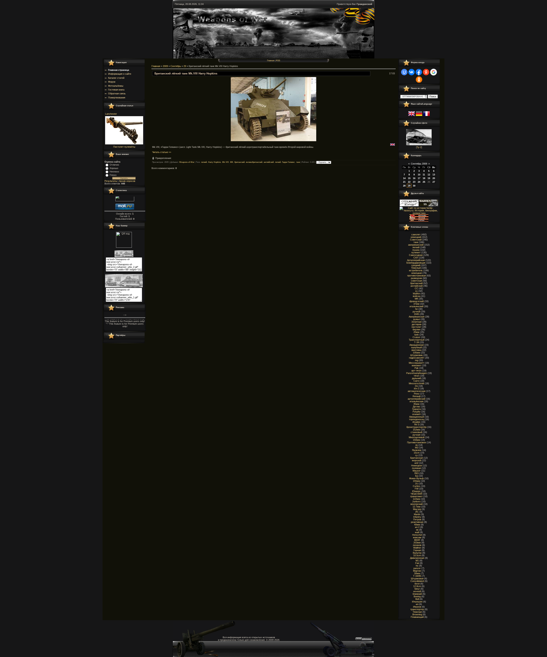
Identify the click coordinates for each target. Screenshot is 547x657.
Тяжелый (416, 268)
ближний (417, 594)
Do (416, 386)
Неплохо (114, 171)
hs (417, 565)
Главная (270, 60)
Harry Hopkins (214, 162)
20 (433, 178)
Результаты (110, 181)
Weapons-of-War (186, 162)
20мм (416, 332)
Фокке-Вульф (416, 478)
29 (185, 66)
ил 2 (417, 527)
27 (433, 182)
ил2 (416, 463)
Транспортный (416, 339)
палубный (416, 347)
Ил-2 (416, 388)
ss (416, 291)
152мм (416, 429)
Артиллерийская (416, 260)
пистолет (416, 327)
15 (409, 178)
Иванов (417, 606)
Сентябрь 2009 (419, 163)
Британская (416, 458)
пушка (415, 250)
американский (415, 244)
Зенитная (416, 321)
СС (416, 288)
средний (415, 265)
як (416, 445)
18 (424, 178)
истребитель (416, 270)
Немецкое (416, 465)
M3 (416, 447)
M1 (417, 560)
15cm (416, 452)
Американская (416, 316)
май (417, 532)
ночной (417, 591)
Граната (416, 409)
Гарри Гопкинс (288, 162)
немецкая (416, 273)
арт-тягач (416, 370)
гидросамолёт (416, 357)
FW (416, 488)
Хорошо (114, 168)
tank (416, 334)
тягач (416, 375)
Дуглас (416, 406)
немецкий (416, 237)
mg (416, 360)
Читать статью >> (161, 152)
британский (239, 162)
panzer (417, 568)
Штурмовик (416, 355)
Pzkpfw (416, 411)
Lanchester (111, 114)
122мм (416, 499)
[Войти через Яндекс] (426, 72)
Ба (416, 476)
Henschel (417, 535)
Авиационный (416, 416)
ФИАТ (417, 540)
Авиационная (416, 345)
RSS (278, 60)
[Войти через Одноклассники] (419, 79)
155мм (416, 481)
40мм (417, 524)
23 (414, 182)
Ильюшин (417, 601)
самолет (416, 234)
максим (417, 537)
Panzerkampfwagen (416, 373)
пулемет (416, 252)
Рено (416, 393)
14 (404, 178)
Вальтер (417, 553)
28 (404, 185)
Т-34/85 (417, 576)
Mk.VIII (225, 162)
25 (424, 182)
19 (429, 178)
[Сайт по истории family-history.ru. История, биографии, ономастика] (419, 213)
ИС (417, 511)
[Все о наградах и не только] (418, 220)
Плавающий (417, 617)
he (416, 309)
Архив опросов (127, 181)
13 (433, 174)
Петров (417, 519)
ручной (416, 311)
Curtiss (416, 486)
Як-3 (416, 424)
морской (416, 460)
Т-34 (416, 342)
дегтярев (416, 324)
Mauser (417, 470)
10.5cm (417, 555)
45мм (416, 404)
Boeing (417, 596)
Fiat (417, 563)
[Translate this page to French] (426, 116)
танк (298, 162)
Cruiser (416, 337)
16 (414, 178)
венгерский (416, 504)
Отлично (114, 164)
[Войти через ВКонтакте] (411, 72)
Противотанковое (416, 442)
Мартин (417, 570)
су (416, 455)
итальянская (416, 401)
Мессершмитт (416, 363)
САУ (415, 257)
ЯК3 (416, 473)
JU (416, 483)
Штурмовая (417, 578)
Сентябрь (176, 66)
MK (231, 162)
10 (419, 174)
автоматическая (416, 391)
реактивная (417, 522)
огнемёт (416, 414)
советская (416, 280)
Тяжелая (417, 612)
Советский (416, 239)
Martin (417, 514)
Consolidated (417, 581)
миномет (416, 365)
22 (409, 182)
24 (419, 182)
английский (269, 162)
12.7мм (417, 506)
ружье (416, 319)
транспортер (417, 609)
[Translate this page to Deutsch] (419, 116)
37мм (416, 304)
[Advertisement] (229, 182)
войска (416, 296)
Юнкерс (416, 491)
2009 (165, 66)
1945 (416, 314)
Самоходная (416, 255)
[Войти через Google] (433, 72)
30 (414, 185)
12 (429, 174)
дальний (416, 378)
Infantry (417, 517)
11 (424, 174)
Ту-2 (419, 147)
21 (404, 182)
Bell (417, 599)
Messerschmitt (416, 383)
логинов (417, 545)
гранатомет (416, 496)
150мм (416, 440)
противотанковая (416, 275)
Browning (417, 614)
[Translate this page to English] (411, 116)
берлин (416, 329)
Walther (417, 547)
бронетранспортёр (416, 427)
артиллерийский (416, 398)
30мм (417, 573)
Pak (417, 368)
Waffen (416, 293)
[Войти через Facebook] (419, 72)
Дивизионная (417, 558)
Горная (417, 550)
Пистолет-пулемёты (124, 146)
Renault (417, 396)
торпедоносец (416, 419)
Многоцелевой (416, 437)
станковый (416, 432)
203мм (417, 542)
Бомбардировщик (415, 262)
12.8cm (417, 586)
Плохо (113, 175)
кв (417, 529)
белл (417, 583)
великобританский (254, 162)
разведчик (416, 278)
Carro (416, 381)
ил (417, 604)
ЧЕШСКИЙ (416, 493)
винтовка (416, 350)
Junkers (416, 501)
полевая (416, 468)
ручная (416, 434)
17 (419, 178)
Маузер (417, 509)
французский (416, 301)
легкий (204, 162)
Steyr (417, 588)
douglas (416, 422)
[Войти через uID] (404, 72)
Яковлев (416, 450)
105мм (416, 352)
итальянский (416, 306)
